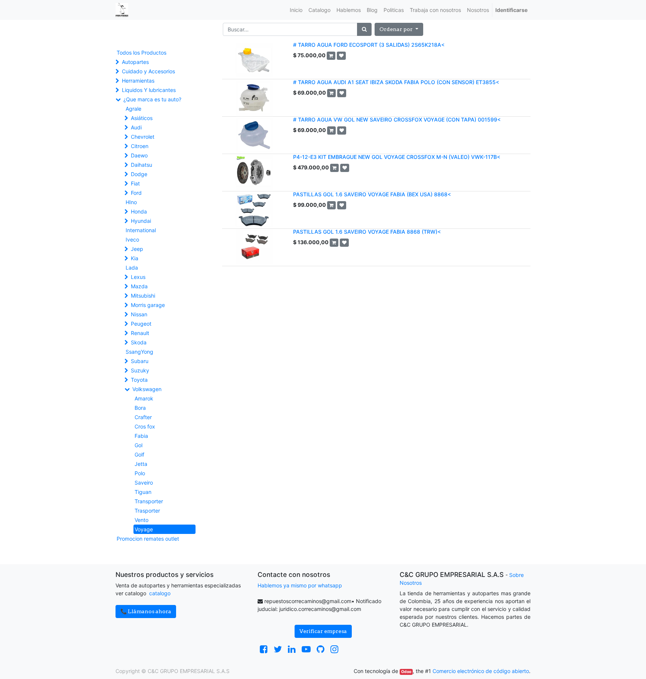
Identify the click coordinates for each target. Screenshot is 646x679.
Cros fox (145, 426)
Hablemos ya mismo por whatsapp (300, 585)
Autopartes (135, 62)
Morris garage (148, 305)
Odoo (406, 671)
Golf (139, 454)
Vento (141, 520)
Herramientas (138, 80)
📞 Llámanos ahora (145, 611)
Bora (140, 408)
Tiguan (143, 492)
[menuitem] (296, 10)
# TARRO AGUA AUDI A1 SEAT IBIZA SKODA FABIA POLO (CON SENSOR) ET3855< (396, 82)
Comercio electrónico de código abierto (481, 671)
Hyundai (141, 221)
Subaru (139, 361)
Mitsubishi (143, 295)
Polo (140, 473)
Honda (139, 211)
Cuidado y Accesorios (148, 71)
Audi (136, 127)
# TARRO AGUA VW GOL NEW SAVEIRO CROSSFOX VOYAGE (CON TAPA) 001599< (397, 119)
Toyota (139, 380)
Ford (136, 193)
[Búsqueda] (364, 29)
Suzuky (140, 370)
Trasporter (147, 510)
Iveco (132, 239)
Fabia (141, 436)
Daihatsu (141, 165)
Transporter (149, 501)
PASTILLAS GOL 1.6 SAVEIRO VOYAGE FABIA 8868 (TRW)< (367, 231)
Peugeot (141, 323)
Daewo (139, 155)
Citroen (139, 146)
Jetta (141, 464)
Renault (140, 333)
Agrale (133, 108)
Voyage (144, 529)
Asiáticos (142, 118)
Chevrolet (142, 136)
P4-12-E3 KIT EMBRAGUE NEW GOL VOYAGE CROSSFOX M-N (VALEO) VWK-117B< (396, 157)
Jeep (137, 249)
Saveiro (144, 482)
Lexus (138, 277)
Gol (138, 445)
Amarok (144, 398)
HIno (131, 202)
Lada (132, 267)
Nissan (139, 314)
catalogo (159, 593)
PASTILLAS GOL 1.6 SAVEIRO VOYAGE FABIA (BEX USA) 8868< (372, 194)
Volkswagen (147, 389)
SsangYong (139, 351)
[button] (399, 29)
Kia (134, 258)
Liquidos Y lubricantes (149, 90)
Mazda (139, 286)
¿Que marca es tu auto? (152, 99)
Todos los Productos (141, 52)
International (141, 230)
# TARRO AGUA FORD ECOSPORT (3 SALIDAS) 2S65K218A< (368, 45)
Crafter (143, 417)
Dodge (139, 174)
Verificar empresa (323, 631)
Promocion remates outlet (148, 538)
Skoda (139, 342)
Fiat (135, 183)
